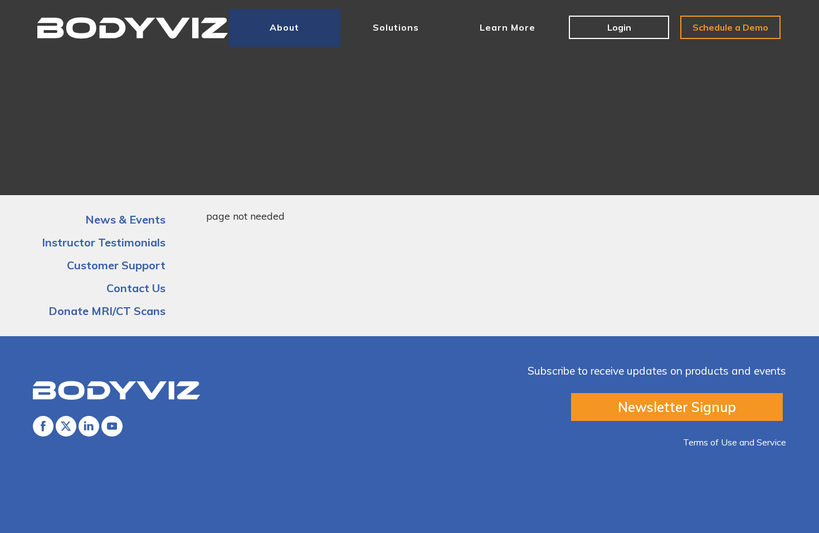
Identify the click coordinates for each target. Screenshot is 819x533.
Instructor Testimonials (103, 242)
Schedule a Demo (730, 27)
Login (619, 27)
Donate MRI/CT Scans (106, 311)
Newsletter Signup (677, 407)
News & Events (125, 219)
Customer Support (116, 265)
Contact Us (135, 288)
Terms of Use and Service (734, 442)
